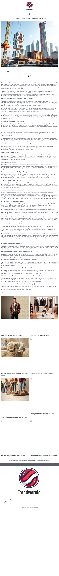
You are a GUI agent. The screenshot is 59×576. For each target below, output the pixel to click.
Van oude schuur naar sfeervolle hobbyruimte (42, 373)
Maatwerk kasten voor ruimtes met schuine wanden (44, 455)
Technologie (12, 460)
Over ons (6, 503)
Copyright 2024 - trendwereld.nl (29, 507)
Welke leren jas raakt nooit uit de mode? (11, 335)
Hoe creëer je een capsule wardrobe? (40, 335)
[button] (29, 14)
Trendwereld (7, 499)
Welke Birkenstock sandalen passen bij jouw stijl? (14, 417)
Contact (6, 501)
